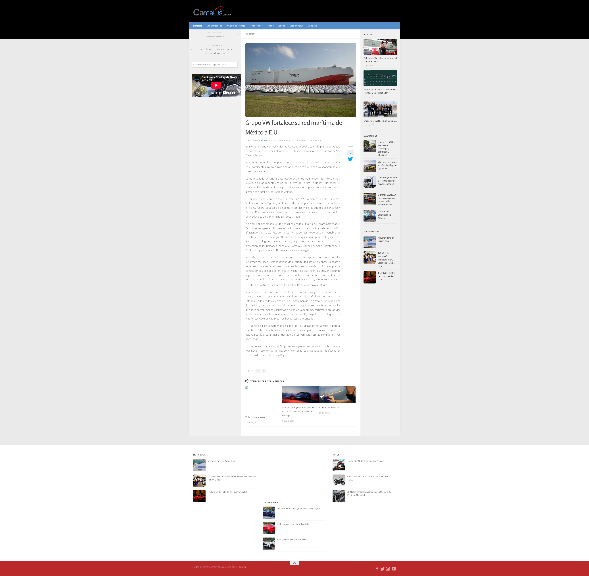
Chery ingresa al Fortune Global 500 (380, 120)
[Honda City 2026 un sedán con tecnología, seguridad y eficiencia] (370, 146)
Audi (258, 370)
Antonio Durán (257, 140)
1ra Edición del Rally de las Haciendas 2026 (387, 276)
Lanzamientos (214, 25)
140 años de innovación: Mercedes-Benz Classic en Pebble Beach (386, 260)
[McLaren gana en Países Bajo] (370, 242)
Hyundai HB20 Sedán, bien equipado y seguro (299, 508)
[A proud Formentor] (337, 394)
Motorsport (256, 25)
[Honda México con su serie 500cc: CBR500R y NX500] (339, 481)
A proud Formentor (329, 407)
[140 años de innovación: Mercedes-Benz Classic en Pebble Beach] (370, 257)
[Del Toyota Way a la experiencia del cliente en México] (380, 47)
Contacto (242, 566)
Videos (281, 25)
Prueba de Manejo (235, 25)
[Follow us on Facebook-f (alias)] (377, 569)
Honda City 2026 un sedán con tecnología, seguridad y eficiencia (387, 148)
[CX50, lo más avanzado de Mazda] (269, 544)
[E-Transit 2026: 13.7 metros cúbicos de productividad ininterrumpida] (370, 199)
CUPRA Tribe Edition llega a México (384, 214)
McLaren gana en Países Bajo (221, 460)
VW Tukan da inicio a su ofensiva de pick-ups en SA (387, 165)
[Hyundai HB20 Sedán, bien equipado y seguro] (269, 513)
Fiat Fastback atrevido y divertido (293, 523)
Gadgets (312, 25)
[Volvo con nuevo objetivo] (263, 399)
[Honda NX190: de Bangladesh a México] (339, 465)
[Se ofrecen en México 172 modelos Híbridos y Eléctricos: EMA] (380, 78)
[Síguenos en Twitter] (382, 569)
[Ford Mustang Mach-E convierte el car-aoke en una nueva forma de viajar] (300, 394)
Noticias (197, 25)
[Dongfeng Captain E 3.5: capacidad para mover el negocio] (370, 183)
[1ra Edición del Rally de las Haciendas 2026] (370, 277)
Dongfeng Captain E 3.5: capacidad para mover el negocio (387, 180)
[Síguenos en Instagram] (388, 569)
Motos (270, 25)
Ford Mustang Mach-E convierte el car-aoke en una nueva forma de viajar (298, 411)
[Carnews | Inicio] (212, 11)
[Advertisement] (215, 150)
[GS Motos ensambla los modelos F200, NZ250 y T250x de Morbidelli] (339, 496)
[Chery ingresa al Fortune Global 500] (380, 109)
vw (264, 370)
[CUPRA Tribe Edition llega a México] (370, 216)
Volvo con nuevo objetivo (258, 417)
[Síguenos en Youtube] (393, 569)
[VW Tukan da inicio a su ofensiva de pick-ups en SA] (370, 166)
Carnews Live (296, 25)
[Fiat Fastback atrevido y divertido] (269, 528)
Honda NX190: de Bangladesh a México (365, 460)
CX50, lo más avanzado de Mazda (292, 539)
